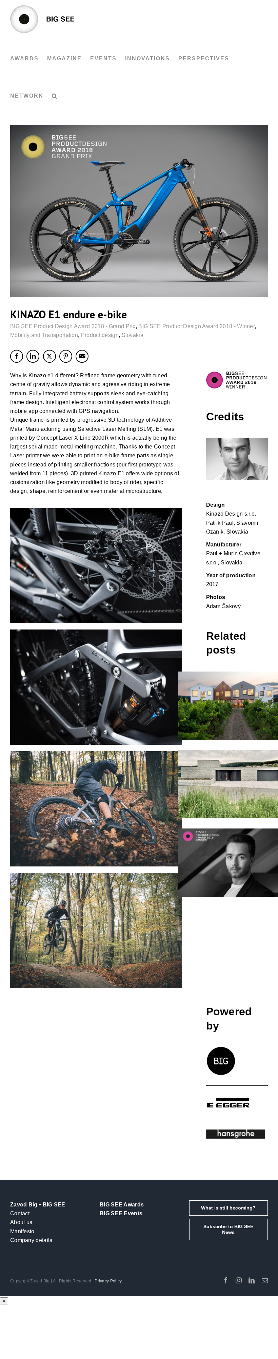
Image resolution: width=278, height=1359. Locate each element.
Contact (19, 1213)
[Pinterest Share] (65, 356)
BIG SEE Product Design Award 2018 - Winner (196, 326)
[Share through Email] (82, 356)
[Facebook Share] (16, 356)
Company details (31, 1240)
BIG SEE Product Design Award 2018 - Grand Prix (73, 326)
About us (21, 1222)
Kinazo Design (224, 514)
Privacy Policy (108, 1281)
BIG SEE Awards (122, 1204)
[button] (55, 96)
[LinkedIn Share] (32, 356)
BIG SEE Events (121, 1213)
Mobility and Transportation (44, 335)
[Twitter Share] (49, 356)
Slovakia (132, 335)
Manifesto (22, 1231)
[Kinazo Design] (237, 459)
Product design (100, 335)
